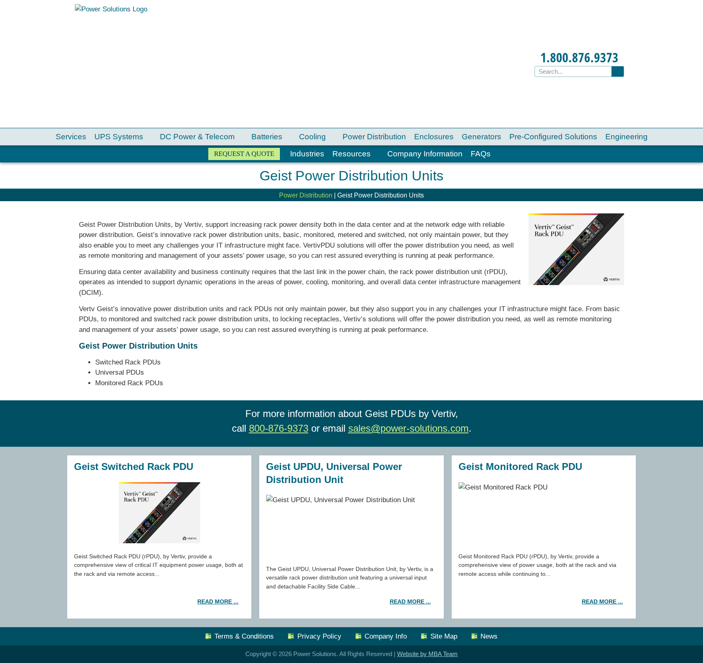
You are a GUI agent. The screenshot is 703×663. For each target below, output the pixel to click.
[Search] (617, 71)
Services (71, 136)
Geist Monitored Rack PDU (520, 466)
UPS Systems (118, 136)
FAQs (481, 153)
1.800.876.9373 (579, 57)
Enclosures (434, 136)
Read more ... (217, 601)
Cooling (312, 136)
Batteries (266, 136)
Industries (307, 153)
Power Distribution (374, 136)
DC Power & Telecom (197, 136)
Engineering (626, 136)
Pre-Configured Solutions (553, 136)
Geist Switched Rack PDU (133, 466)
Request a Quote (244, 154)
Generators (481, 136)
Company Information (425, 153)
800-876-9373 (278, 428)
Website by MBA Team (427, 653)
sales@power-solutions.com (408, 428)
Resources (351, 153)
